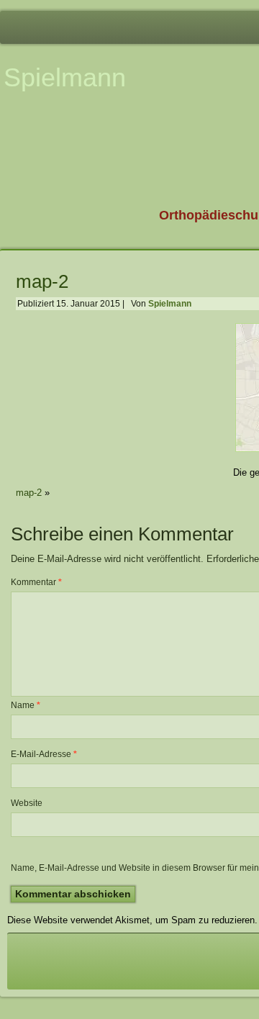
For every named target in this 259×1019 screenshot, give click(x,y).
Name (25, 705)
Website (26, 803)
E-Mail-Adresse (44, 754)
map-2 (42, 281)
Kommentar (36, 582)
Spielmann (65, 77)
